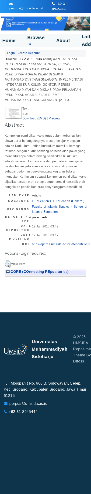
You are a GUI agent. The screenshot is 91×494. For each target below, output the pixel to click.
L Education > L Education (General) (58, 201)
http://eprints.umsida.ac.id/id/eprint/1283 (61, 244)
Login (11, 53)
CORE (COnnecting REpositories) (39, 272)
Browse (36, 40)
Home (9, 40)
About (63, 40)
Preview (54, 118)
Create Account (29, 53)
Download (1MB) (34, 118)
